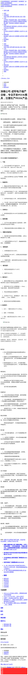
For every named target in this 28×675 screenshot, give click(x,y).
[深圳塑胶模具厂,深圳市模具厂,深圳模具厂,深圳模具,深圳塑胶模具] (14, 4)
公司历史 (6, 583)
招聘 (2, 607)
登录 (5, 10)
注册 (8, 10)
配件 (2, 611)
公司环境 (6, 581)
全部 (5, 16)
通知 (2, 629)
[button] (3, 78)
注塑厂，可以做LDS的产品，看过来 (14, 598)
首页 (5, 13)
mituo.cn (23, 667)
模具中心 (3, 621)
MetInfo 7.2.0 (10, 667)
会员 (2, 614)
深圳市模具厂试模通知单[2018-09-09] (14, 562)
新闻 (5, 85)
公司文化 (6, 585)
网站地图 (3, 617)
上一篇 (15, 567)
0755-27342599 (4, 642)
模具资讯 (6, 580)
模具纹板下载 (7, 624)
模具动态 (6, 87)
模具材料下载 (7, 625)
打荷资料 (6, 586)
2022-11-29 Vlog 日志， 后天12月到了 (14, 596)
